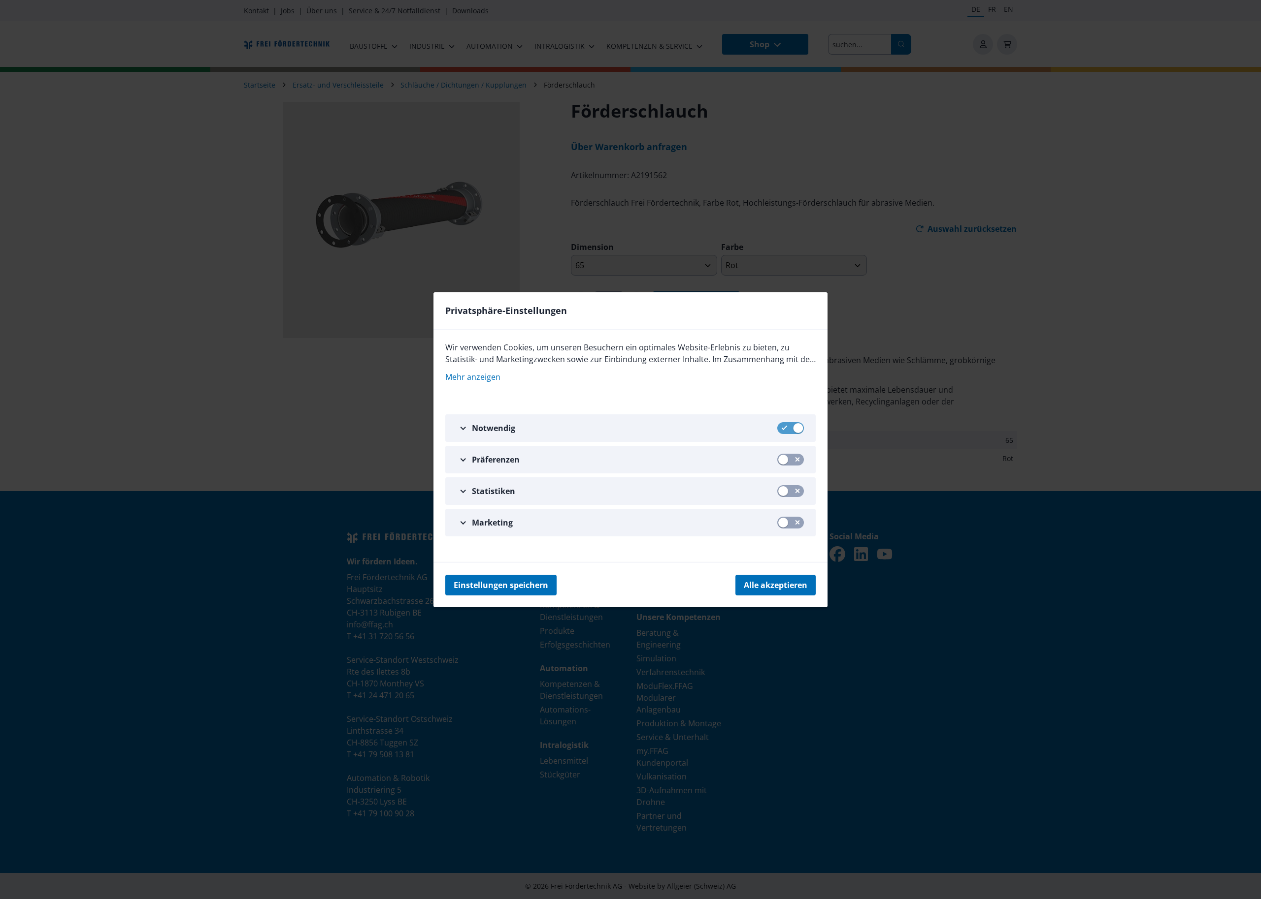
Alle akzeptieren (775, 585)
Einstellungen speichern (501, 585)
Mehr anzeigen (472, 377)
